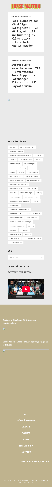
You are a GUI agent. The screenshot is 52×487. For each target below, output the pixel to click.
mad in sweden (33, 180)
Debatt (26, 427)
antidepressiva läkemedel (20, 155)
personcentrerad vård (19, 201)
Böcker (26, 433)
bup (38, 159)
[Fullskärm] (43, 297)
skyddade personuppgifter (20, 222)
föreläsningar (31, 176)
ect (12, 172)
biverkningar (26, 159)
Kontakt (26, 452)
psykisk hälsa (16, 213)
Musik (26, 439)
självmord (32, 217)
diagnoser (29, 164)
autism (38, 155)
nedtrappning (26, 193)
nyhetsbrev (15, 197)
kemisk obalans (16, 180)
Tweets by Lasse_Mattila (19, 272)
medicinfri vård (16, 188)
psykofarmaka (16, 217)
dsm (32, 168)
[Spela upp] (10, 297)
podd (36, 201)
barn (12, 159)
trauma (24, 230)
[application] (26, 289)
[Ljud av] (40, 297)
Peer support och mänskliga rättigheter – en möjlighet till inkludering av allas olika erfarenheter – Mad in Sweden (25, 33)
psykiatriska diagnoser (19, 209)
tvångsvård (15, 234)
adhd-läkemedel (27, 147)
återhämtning (16, 242)
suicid (13, 230)
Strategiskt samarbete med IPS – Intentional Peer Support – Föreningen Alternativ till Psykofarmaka (25, 75)
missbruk (31, 188)
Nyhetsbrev (26, 446)
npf (39, 193)
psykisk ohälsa (33, 213)
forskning (33, 172)
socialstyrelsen (17, 226)
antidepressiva (16, 151)
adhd (13, 147)
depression (15, 164)
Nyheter (28, 16)
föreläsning (15, 176)
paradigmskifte (31, 197)
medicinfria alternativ (18, 184)
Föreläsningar (26, 420)
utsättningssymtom (32, 238)
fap (21, 172)
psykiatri (14, 205)
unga (28, 234)
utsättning (15, 238)
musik (13, 193)
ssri (31, 226)
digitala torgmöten (18, 168)
